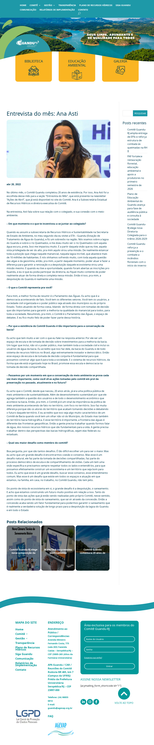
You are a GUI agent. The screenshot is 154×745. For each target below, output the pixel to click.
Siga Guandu (123, 5)
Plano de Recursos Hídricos (95, 5)
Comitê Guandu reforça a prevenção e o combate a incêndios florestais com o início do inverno (136, 254)
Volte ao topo (124, 703)
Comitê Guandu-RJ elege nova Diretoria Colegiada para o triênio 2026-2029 (137, 231)
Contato (83, 10)
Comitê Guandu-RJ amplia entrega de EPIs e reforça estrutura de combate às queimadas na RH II (137, 140)
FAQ (50, 716)
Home (23, 5)
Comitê (34, 5)
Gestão (48, 5)
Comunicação (28, 10)
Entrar (109, 666)
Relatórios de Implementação (57, 10)
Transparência (67, 5)
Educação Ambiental (77, 63)
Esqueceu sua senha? (93, 657)
